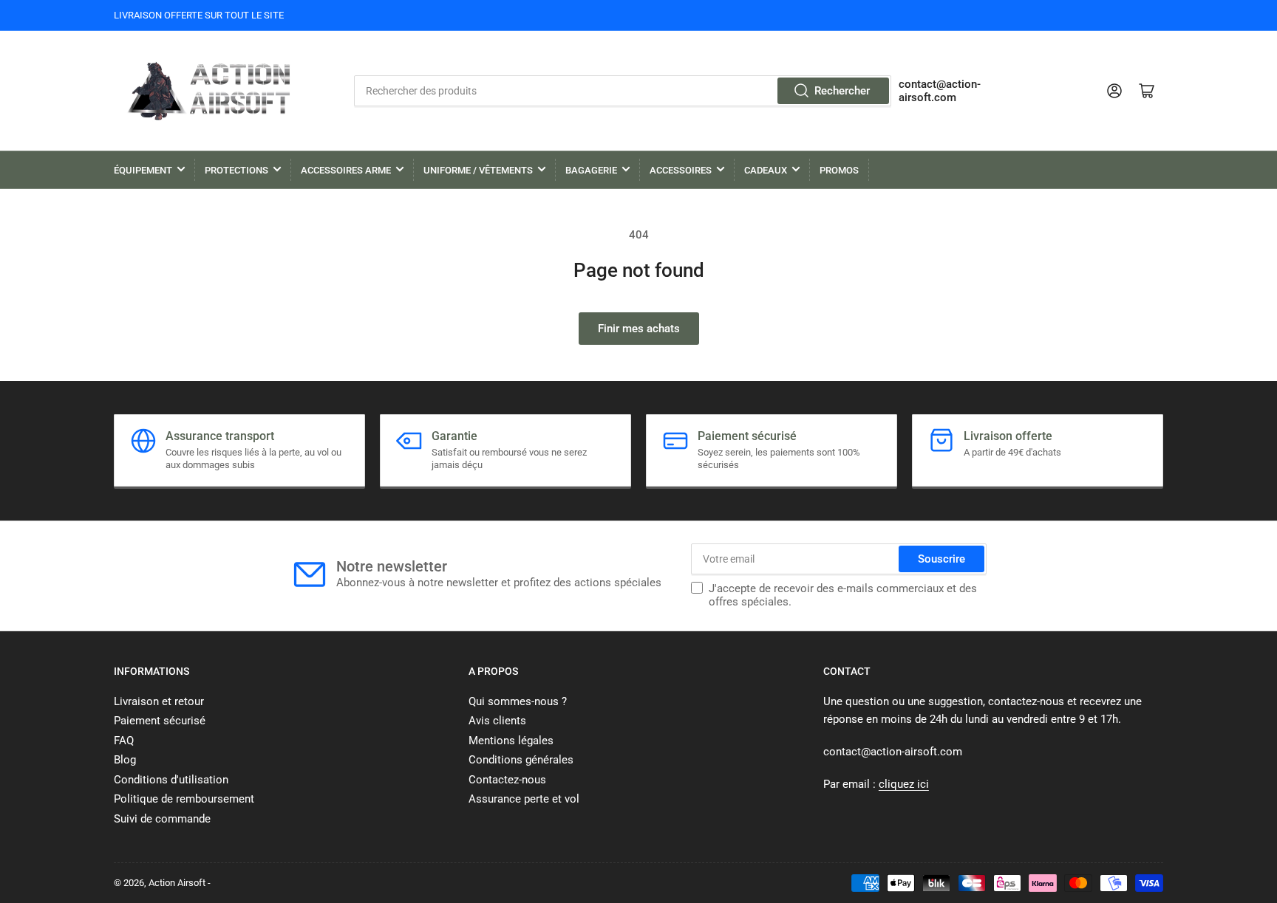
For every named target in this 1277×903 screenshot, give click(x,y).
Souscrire (941, 559)
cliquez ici (904, 784)
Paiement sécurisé (159, 720)
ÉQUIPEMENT (143, 170)
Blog (125, 759)
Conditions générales (521, 759)
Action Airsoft (177, 882)
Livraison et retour (159, 701)
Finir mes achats (639, 328)
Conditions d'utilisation (171, 779)
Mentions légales (511, 740)
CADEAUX (765, 170)
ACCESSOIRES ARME (346, 170)
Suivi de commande (162, 818)
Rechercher (842, 90)
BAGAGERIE (591, 170)
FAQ (124, 740)
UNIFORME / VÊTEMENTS (478, 170)
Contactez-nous (507, 779)
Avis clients (497, 720)
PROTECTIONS (236, 170)
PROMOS (839, 170)
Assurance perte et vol (524, 799)
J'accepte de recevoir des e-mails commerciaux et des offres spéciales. (843, 595)
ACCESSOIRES (681, 170)
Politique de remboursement (184, 799)
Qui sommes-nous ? (518, 701)
